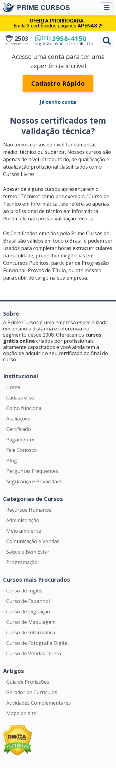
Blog (11, 460)
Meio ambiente (23, 530)
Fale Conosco (21, 450)
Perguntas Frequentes (32, 471)
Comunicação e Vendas (32, 541)
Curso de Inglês (24, 590)
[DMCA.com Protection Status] (17, 739)
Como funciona (23, 408)
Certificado (18, 429)
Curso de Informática (30, 632)
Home (13, 387)
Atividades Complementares (38, 702)
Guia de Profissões (27, 681)
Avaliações (18, 418)
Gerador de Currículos (31, 692)
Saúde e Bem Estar (27, 551)
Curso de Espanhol (28, 601)
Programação (22, 562)
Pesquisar (107, 41)
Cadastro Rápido (58, 83)
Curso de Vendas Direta (33, 653)
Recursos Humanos (28, 509)
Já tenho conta (58, 102)
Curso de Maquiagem (31, 622)
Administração (22, 520)
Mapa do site (21, 713)
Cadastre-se (20, 397)
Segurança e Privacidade (34, 481)
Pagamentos (21, 439)
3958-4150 (64, 38)
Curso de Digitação (28, 611)
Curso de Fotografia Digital (37, 643)
